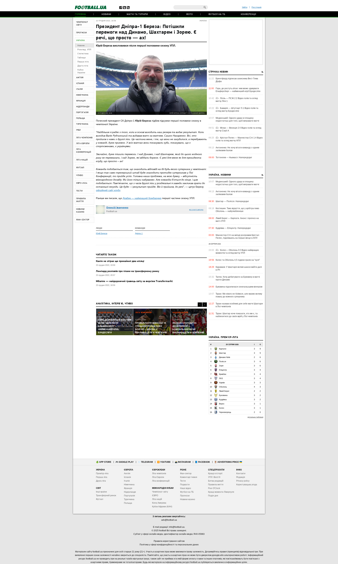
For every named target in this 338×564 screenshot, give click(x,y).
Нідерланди (130, 492)
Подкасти (185, 484)
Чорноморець (225, 412)
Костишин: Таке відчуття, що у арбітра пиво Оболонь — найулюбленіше (237, 209)
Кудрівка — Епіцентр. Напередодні (233, 228)
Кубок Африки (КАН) (162, 506)
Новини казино (187, 499)
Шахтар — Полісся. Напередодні (232, 201)
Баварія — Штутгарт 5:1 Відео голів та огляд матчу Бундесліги (237, 109)
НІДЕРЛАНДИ (83, 107)
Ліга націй (157, 499)
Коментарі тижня (188, 477)
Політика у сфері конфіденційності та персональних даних (169, 544)
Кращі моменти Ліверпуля (221, 492)
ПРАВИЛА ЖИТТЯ (81, 200)
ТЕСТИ (79, 191)
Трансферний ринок (106, 495)
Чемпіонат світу (160, 492)
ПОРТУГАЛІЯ (82, 112)
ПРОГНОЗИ (81, 33)
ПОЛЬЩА (80, 118)
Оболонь (223, 387)
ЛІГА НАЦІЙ (82, 160)
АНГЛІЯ (79, 78)
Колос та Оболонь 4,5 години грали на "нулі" (238, 260)
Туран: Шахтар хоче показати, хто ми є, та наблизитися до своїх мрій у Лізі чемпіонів (237, 315)
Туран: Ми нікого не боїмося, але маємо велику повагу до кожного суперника (239, 295)
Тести (183, 481)
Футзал (99, 499)
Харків (222, 383)
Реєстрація (256, 7)
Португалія (129, 495)
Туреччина (129, 499)
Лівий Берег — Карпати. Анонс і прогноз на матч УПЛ (237, 219)
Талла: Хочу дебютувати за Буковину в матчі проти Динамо (238, 278)
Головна (80, 14)
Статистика (83, 54)
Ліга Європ (157, 477)
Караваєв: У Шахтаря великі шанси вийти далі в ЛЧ (239, 268)
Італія (127, 481)
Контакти (240, 473)
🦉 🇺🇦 (228, 462)
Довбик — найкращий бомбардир (142, 198)
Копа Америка (159, 503)
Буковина (223, 395)
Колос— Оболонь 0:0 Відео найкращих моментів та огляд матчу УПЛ (237, 251)
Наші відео (185, 488)
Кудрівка (223, 399)
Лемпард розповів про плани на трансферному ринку (127, 271)
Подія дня (213, 495)
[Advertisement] (235, 42)
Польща (128, 503)
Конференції (248, 14)
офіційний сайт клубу (108, 190)
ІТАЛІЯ (79, 89)
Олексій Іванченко (117, 207)
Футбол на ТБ (216, 14)
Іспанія (127, 477)
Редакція (240, 477)
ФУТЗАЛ (80, 168)
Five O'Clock (214, 488)
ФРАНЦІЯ (81, 101)
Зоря (221, 366)
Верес (221, 404)
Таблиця (81, 58)
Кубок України (81, 71)
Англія (127, 473)
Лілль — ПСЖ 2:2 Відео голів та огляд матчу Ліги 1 (237, 99)
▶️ (164, 462)
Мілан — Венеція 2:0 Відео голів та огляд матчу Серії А (238, 129)
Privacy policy (242, 481)
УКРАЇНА (80, 40)
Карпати (222, 349)
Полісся (222, 361)
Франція (128, 488)
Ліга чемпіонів (159, 473)
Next (204, 304)
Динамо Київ (224, 357)
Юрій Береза (101, 233)
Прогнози (185, 495)
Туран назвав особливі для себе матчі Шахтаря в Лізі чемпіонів (239, 305)
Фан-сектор (186, 473)
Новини (106, 14)
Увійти (244, 7)
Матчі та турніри (137, 14)
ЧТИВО (79, 175)
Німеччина (129, 484)
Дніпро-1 (139, 233)
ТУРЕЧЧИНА (82, 124)
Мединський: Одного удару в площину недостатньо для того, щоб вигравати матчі (237, 119)
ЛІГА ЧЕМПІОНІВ (84, 138)
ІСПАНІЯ (80, 83)
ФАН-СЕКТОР (82, 220)
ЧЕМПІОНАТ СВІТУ (82, 23)
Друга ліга (82, 66)
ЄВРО (155, 495)
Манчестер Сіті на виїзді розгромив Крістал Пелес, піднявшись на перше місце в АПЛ (237, 236)
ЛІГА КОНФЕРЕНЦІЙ (83, 150)
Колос (221, 408)
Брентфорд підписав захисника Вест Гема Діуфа (237, 80)
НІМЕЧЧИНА (82, 95)
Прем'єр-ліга (102, 473)
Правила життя (215, 484)
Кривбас (222, 374)
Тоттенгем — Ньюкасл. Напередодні (234, 157)
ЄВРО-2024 (81, 183)
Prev (200, 304)
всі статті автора (196, 209)
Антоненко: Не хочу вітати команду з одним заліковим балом (237, 149)
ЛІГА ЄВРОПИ (83, 143)
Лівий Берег (224, 391)
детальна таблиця (255, 417)
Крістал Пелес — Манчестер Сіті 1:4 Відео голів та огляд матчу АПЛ (239, 139)
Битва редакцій (215, 481)
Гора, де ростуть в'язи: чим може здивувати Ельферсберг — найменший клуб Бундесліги (238, 89)
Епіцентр (223, 370)
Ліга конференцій (161, 481)
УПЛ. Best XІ (214, 477)
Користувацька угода (246, 484)
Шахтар (222, 353)
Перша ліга (83, 62)
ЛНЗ (221, 378)
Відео (167, 14)
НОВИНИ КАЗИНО (80, 210)
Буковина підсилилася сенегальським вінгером (239, 287)
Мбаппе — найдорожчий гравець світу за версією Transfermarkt (134, 281)
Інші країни (101, 492)
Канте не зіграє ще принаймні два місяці (120, 261)
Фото (189, 14)
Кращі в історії (215, 473)
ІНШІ (78, 130)
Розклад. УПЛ (84, 50)
